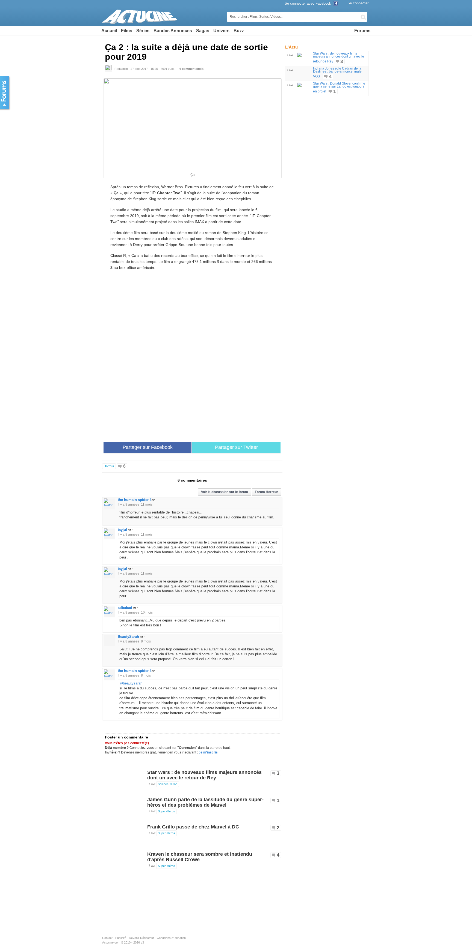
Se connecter (357, 3)
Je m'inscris (208, 752)
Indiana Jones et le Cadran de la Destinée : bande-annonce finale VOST (337, 72)
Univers (221, 30)
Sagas (202, 30)
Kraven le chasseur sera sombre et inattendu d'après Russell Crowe (199, 856)
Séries (142, 30)
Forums (362, 30)
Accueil (109, 30)
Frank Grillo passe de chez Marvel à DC (193, 827)
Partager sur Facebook (148, 447)
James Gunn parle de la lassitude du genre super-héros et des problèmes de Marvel (205, 802)
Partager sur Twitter (236, 447)
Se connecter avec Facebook (308, 3)
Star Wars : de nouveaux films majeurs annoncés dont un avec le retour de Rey (204, 775)
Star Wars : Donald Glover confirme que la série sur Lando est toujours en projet (339, 87)
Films (126, 30)
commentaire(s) (192, 68)
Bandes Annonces (173, 30)
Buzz (239, 30)
